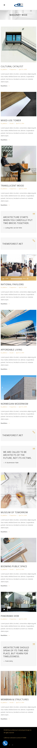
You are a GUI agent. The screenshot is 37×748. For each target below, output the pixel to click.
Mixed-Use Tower (11, 120)
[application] (18, 278)
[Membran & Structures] (18, 683)
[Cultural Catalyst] (18, 44)
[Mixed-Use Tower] (18, 104)
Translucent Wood (12, 185)
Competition (12, 69)
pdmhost (4, 69)
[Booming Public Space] (18, 550)
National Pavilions (12, 284)
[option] (18, 387)
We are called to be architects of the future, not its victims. (17, 455)
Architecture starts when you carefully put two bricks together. (18, 220)
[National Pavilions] (18, 265)
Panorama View (10, 616)
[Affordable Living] (18, 328)
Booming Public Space (14, 566)
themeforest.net (12, 243)
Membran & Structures (15, 699)
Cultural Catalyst (12, 66)
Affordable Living (11, 349)
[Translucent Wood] (18, 164)
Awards (11, 123)
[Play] (3, 279)
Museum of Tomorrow (14, 512)
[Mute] (28, 279)
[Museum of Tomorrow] (18, 490)
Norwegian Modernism (14, 403)
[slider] (32, 279)
